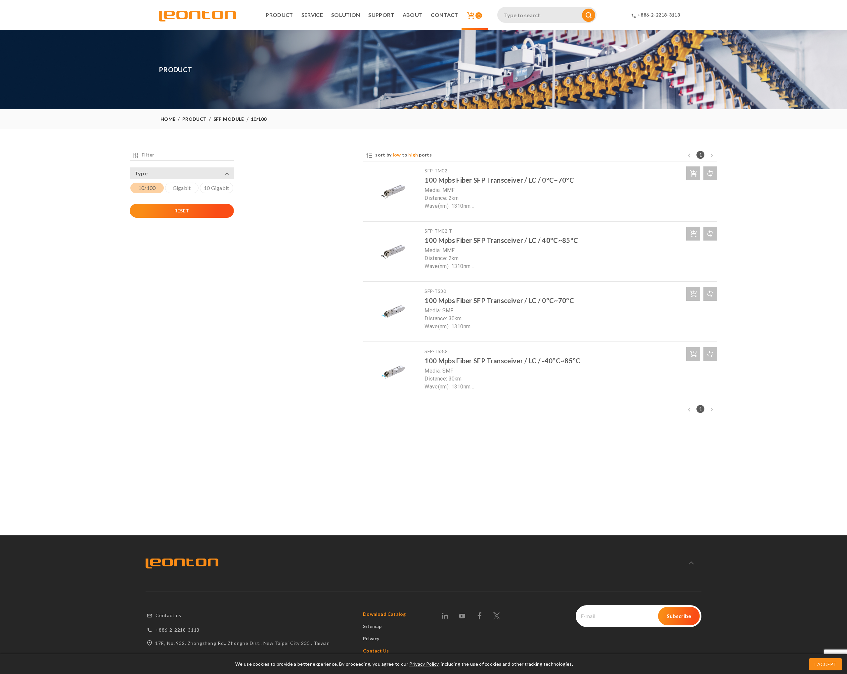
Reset (181, 210)
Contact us (168, 615)
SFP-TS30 (435, 291)
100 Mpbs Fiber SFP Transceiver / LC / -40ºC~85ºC (502, 361)
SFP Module (228, 119)
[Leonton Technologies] (197, 18)
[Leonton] (182, 563)
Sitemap (372, 626)
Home (168, 119)
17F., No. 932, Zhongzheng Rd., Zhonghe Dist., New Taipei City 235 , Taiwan (242, 643)
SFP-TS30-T (437, 351)
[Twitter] (496, 615)
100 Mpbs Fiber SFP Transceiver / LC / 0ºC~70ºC (499, 180)
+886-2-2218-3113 (178, 630)
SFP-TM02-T (438, 231)
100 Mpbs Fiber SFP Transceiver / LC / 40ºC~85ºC (501, 240)
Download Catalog (384, 614)
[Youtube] (462, 615)
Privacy (371, 638)
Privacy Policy (423, 664)
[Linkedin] (445, 615)
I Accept (825, 664)
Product (194, 119)
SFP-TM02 (435, 170)
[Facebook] (479, 615)
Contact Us (376, 650)
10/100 (259, 119)
